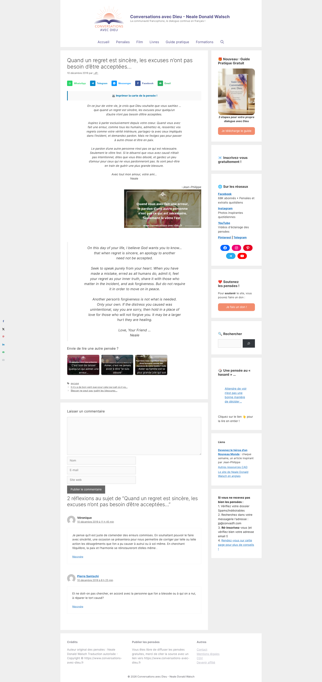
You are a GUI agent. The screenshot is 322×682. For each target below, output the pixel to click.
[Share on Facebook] (3, 321)
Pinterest (224, 237)
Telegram (240, 237)
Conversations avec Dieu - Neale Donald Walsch (180, 16)
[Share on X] (3, 329)
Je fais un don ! (236, 307)
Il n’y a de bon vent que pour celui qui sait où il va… (99, 387)
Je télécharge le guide (236, 131)
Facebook (225, 194)
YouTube (224, 223)
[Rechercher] (249, 343)
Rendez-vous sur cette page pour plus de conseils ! (236, 545)
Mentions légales (208, 654)
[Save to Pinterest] (3, 336)
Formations (204, 42)
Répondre (77, 556)
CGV (200, 658)
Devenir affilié (206, 662)
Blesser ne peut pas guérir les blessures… (94, 390)
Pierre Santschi (88, 576)
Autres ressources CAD (233, 467)
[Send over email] (3, 352)
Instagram (225, 208)
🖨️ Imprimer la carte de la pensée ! (134, 95)
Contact (202, 649)
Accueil (103, 42)
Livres (154, 42)
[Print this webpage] (3, 360)
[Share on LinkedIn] (3, 344)
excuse (75, 383)
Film (139, 42)
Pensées (123, 42)
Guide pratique (177, 42)
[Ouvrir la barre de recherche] (222, 42)
